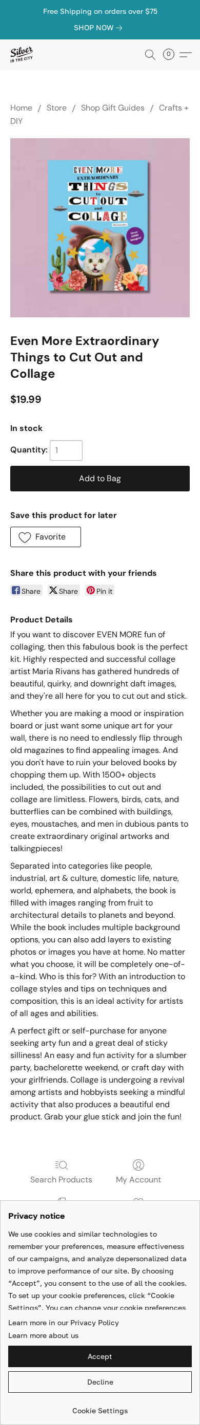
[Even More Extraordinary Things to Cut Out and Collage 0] (100, 227)
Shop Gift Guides (113, 107)
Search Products (61, 1179)
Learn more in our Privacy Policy (63, 1322)
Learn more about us (43, 1335)
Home (21, 107)
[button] (21, 54)
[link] (100, 27)
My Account (138, 1179)
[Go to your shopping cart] (171, 55)
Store (57, 107)
